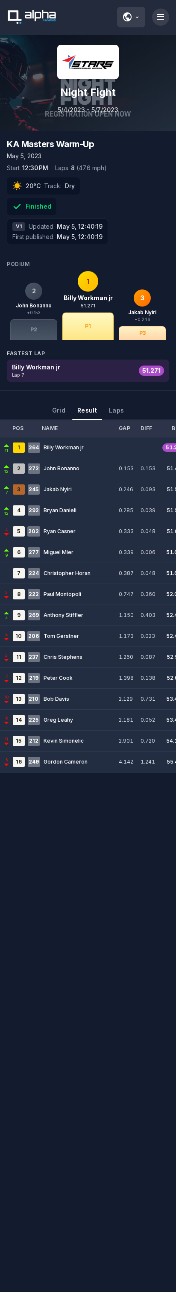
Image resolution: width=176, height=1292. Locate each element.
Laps (116, 410)
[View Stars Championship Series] (88, 62)
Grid (58, 410)
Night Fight (88, 92)
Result (87, 410)
